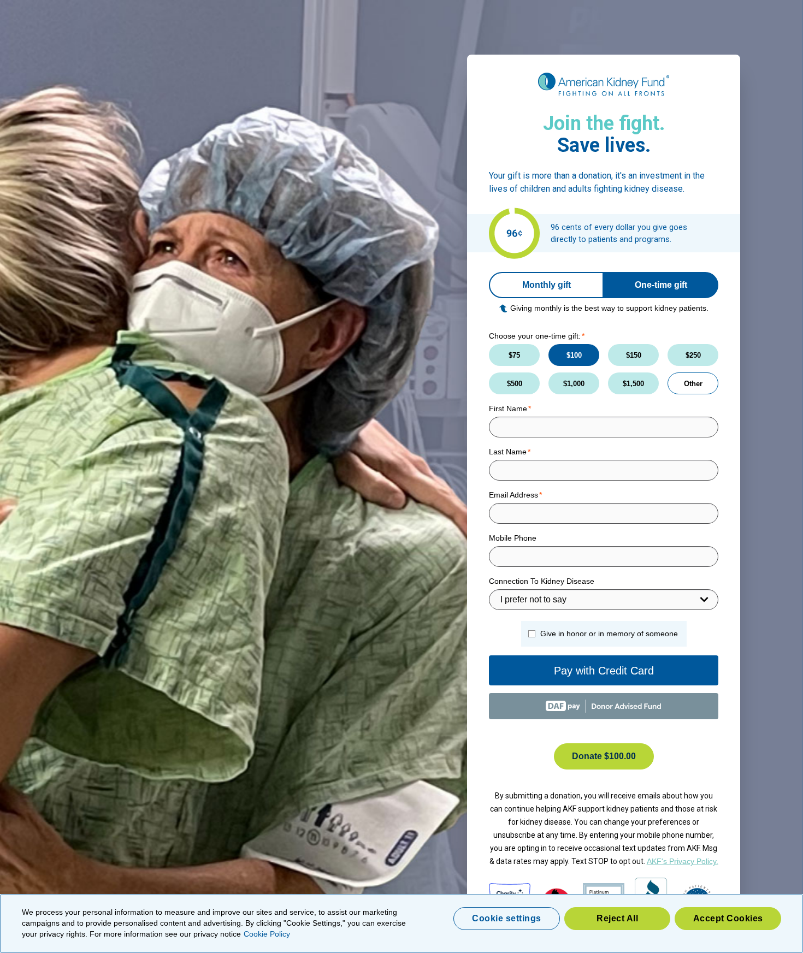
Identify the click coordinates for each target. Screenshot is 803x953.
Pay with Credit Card (604, 671)
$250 (693, 355)
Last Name (508, 451)
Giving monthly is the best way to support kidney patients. (609, 308)
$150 (633, 355)
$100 (574, 355)
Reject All (617, 918)
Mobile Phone (512, 538)
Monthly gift (546, 284)
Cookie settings (506, 918)
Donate (604, 756)
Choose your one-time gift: (535, 336)
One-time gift (661, 284)
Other (693, 384)
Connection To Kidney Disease (541, 581)
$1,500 (633, 384)
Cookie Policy (267, 934)
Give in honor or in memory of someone (609, 633)
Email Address (513, 494)
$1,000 (573, 384)
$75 (514, 355)
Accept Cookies (728, 918)
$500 (514, 384)
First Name (508, 408)
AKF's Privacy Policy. (682, 861)
